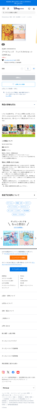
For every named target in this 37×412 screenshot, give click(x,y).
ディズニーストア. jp (9, 60)
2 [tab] (19, 5)
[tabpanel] (18, 3)
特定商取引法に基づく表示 (27, 377)
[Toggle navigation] (3, 9)
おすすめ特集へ (18, 227)
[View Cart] (34, 9)
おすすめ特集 (5, 283)
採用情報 (4, 401)
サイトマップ (5, 287)
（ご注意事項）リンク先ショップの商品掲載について (15, 399)
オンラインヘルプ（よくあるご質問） (21, 393)
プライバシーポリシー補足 (9, 397)
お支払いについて (7, 303)
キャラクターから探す (7, 280)
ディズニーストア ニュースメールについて (16, 253)
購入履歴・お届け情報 (8, 333)
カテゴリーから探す (7, 278)
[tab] (18, 104)
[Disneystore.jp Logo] (18, 8)
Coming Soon (24, 280)
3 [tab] (20, 5)
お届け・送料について (8, 295)
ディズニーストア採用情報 (10, 356)
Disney (22, 276)
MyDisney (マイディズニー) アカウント (13, 379)
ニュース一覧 (5, 393)
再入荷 (22, 283)
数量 (3, 68)
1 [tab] (18, 5)
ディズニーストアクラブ (9, 341)
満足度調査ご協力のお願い (10, 363)
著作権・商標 (28, 397)
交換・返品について (8, 311)
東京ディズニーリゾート (26, 285)
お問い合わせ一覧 (6, 395)
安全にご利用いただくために (10, 162)
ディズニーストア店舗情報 (10, 348)
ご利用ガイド (6, 318)
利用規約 (20, 397)
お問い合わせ (6, 326)
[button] (1, 238)
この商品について (7, 141)
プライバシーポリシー (19, 395)
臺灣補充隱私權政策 (13, 404)
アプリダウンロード (18, 269)
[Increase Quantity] (34, 68)
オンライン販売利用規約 (9, 377)
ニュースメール (6, 381)
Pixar (21, 278)
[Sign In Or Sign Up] (8, 8)
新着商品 (4, 276)
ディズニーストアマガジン (9, 285)
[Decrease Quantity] (22, 68)
